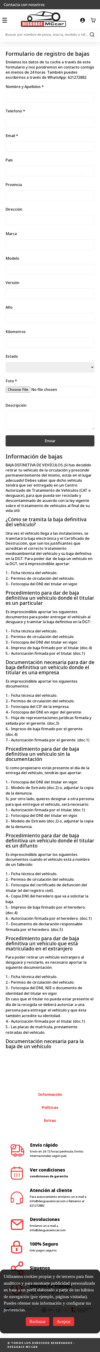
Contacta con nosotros (24, 4)
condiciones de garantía (49, 1176)
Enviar (50, 440)
